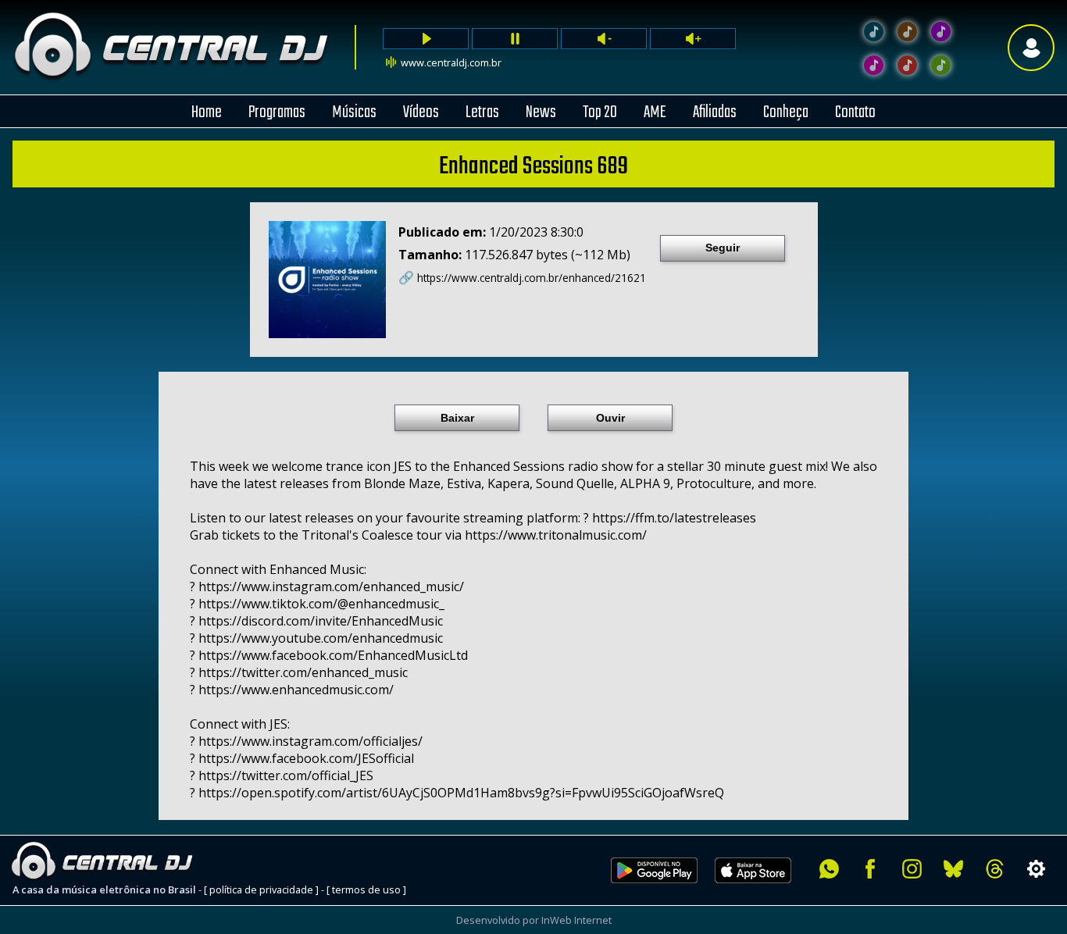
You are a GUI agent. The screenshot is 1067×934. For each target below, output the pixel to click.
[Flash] (941, 31)
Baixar (457, 418)
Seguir (722, 247)
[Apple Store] (761, 892)
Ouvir (610, 418)
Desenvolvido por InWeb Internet (534, 920)
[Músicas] (907, 65)
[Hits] (907, 31)
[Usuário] (1031, 47)
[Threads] (995, 869)
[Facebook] (870, 869)
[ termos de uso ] (366, 889)
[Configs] (1036, 869)
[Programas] (941, 65)
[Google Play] (654, 892)
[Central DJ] (873, 31)
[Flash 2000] (873, 65)
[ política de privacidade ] (261, 889)
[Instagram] (912, 869)
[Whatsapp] (829, 869)
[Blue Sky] (953, 869)
